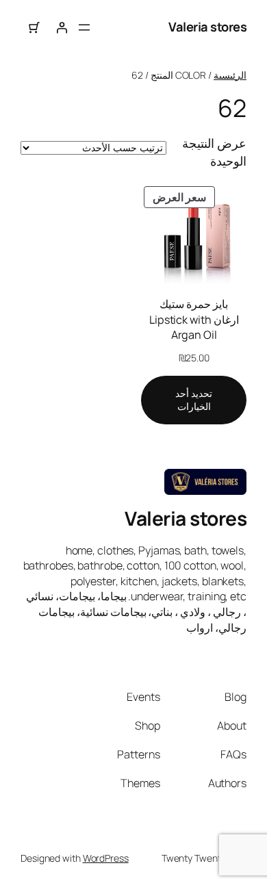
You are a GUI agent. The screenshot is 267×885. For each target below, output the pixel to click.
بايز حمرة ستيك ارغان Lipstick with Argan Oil (194, 319)
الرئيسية (230, 74)
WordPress (106, 857)
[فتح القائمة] (84, 27)
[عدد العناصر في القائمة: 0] (34, 27)
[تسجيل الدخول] (61, 27)
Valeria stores (207, 26)
